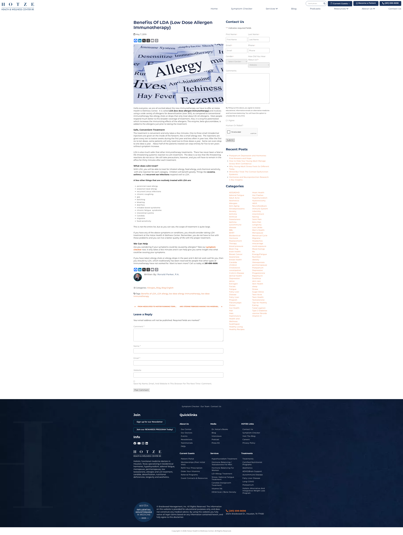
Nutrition (256, 257)
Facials (232, 287)
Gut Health (234, 308)
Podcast (215, 440)
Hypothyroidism (259, 198)
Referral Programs (189, 475)
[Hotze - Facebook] (134, 440)
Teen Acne (257, 295)
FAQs (183, 446)
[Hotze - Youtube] (139, 440)
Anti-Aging (234, 206)
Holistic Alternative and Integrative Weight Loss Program (254, 490)
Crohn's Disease (236, 273)
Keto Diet (256, 222)
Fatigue (232, 289)
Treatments (248, 459)
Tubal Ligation (259, 308)
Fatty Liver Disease (251, 478)
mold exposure (259, 246)
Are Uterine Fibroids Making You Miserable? (200, 306)
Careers (246, 440)
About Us (367, 8)
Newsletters (186, 440)
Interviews (217, 436)
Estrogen (233, 284)
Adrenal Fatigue (236, 195)
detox (232, 281)
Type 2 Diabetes (259, 311)
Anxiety (232, 211)
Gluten (232, 305)
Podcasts (315, 8)
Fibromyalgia (235, 303)
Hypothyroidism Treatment (224, 459)
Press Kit (216, 443)
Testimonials (187, 443)
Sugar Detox (258, 292)
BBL (231, 230)
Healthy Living (236, 327)
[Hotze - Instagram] (143, 440)
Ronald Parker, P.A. (168, 274)
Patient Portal (187, 459)
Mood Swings (258, 249)
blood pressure (236, 246)
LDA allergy (162, 294)
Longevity (257, 225)
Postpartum (248, 485)
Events (184, 436)
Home (214, 8)
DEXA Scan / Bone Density (224, 492)
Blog (294, 8)
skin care (256, 281)
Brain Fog (233, 249)
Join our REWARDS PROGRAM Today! (154, 430)
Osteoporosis (258, 262)
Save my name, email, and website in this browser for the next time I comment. (172, 384)
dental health (235, 276)
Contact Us (395, 8)
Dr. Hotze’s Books (220, 429)
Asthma (232, 222)
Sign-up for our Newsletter (149, 422)
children (233, 265)
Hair (231, 311)
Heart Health (258, 193)
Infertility (256, 211)
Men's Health (258, 230)
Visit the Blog (249, 436)
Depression (234, 278)
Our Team (205, 406)
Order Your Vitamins (190, 471)
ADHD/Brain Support (252, 471)
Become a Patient (367, 3)
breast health (235, 260)
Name (137, 346)
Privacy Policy (249, 443)
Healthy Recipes (237, 329)
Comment (138, 326)
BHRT (231, 233)
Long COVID (248, 482)
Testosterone (258, 300)
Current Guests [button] (340, 4)
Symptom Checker (241, 8)
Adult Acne (234, 198)
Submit (230, 140)
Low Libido (257, 227)
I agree (231, 120)
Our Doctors (186, 433)
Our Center (186, 429)
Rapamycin (257, 276)
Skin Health (257, 284)
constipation (235, 270)
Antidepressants (237, 209)
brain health (235, 252)
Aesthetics (234, 201)
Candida (233, 262)
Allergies (151, 288)
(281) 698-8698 (391, 3)
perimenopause (259, 265)
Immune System (260, 209)
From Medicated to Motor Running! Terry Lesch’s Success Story (157, 306)
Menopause (257, 233)
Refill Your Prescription (191, 468)
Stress (255, 289)
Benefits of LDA (148, 294)
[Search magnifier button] (324, 3)
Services (271, 8)
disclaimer (178, 517)
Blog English (167, 288)
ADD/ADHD (234, 193)
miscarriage (257, 244)
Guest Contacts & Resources (194, 478)
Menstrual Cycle (259, 236)
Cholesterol (234, 268)
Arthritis (233, 214)
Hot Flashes (257, 195)
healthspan (234, 324)
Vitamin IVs (217, 489)
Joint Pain (257, 219)
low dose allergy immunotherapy (184, 294)
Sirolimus (256, 278)
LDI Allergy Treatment (222, 474)
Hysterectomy (259, 201)
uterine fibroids (259, 313)
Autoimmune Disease (253, 475)
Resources (340, 8)
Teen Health (258, 297)
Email (136, 358)
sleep (254, 287)
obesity (255, 260)
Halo (231, 313)
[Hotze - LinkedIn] (146, 440)
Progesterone (258, 273)
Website (137, 370)
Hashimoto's (235, 316)
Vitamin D (257, 316)
